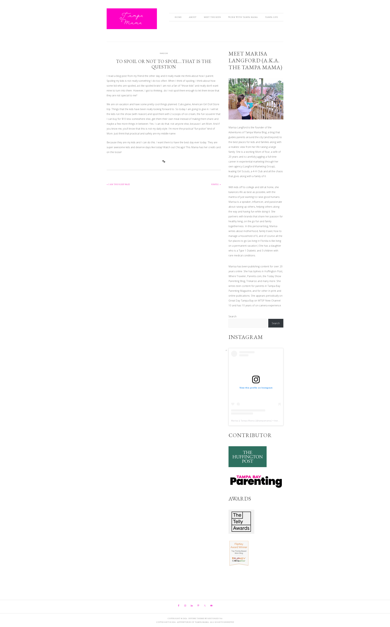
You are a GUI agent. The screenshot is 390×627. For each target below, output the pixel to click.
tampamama (264, 420)
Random (164, 53)
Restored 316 (214, 618)
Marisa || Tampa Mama (243, 420)
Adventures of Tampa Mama (132, 18)
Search (232, 316)
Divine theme (196, 618)
